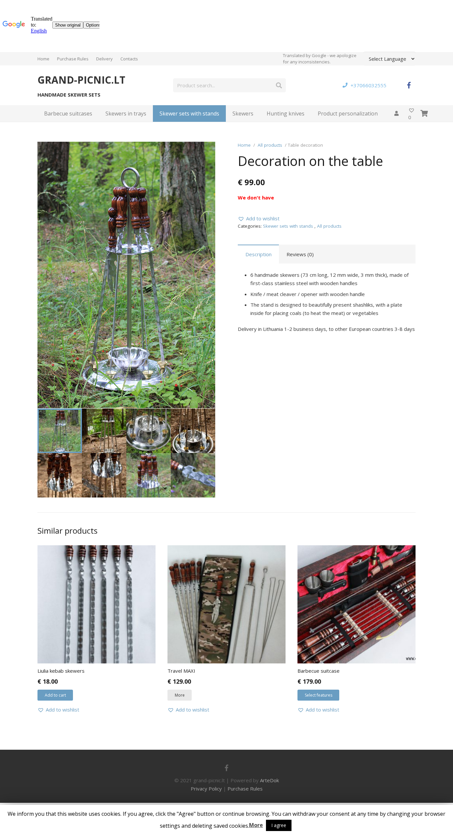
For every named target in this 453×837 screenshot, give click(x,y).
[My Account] (396, 113)
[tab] (258, 254)
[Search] (279, 85)
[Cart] (424, 113)
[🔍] (205, 152)
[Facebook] (409, 85)
